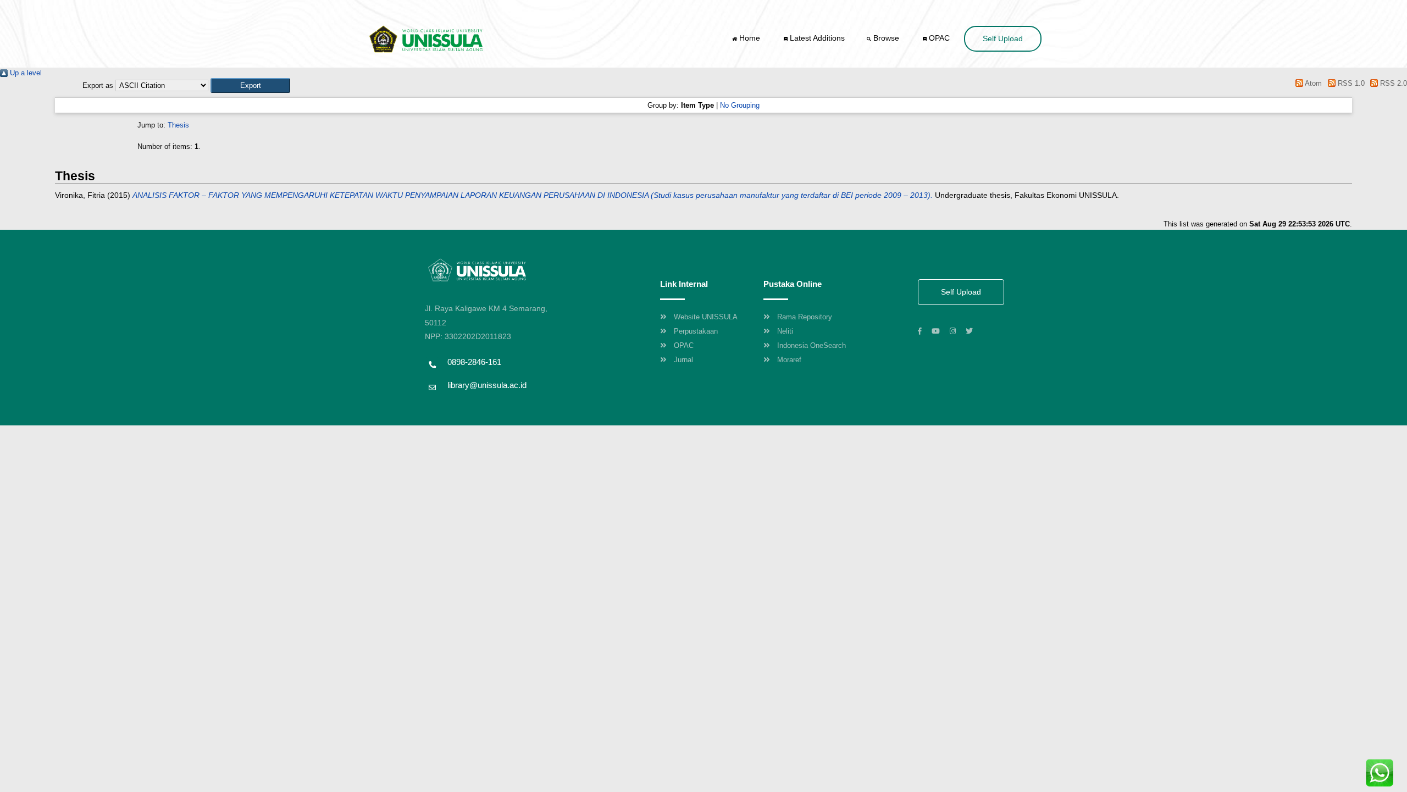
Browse (886, 38)
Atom (1312, 83)
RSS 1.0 (1350, 83)
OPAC (938, 38)
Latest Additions (816, 38)
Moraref (789, 360)
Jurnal (683, 360)
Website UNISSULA (706, 317)
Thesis (178, 125)
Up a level (25, 73)
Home (749, 38)
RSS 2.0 (1392, 83)
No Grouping (740, 105)
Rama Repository (804, 317)
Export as (97, 85)
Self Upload (1003, 38)
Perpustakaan (696, 331)
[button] (250, 85)
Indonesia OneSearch (811, 345)
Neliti (785, 331)
